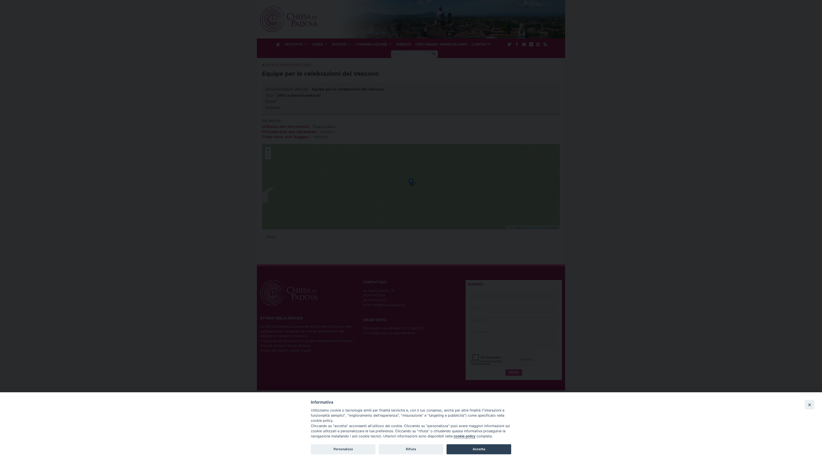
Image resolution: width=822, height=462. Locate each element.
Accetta (479, 449)
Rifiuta (411, 449)
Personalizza (343, 449)
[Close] (809, 404)
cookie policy (464, 436)
